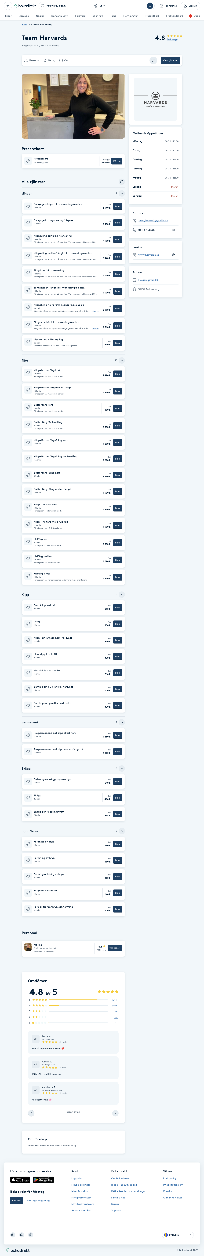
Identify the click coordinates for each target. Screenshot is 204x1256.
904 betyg (172, 39)
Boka (117, 206)
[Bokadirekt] (25, 6)
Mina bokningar (80, 1184)
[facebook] (30, 1234)
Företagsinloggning (38, 1200)
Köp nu (116, 161)
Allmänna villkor (172, 1197)
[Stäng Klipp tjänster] (122, 594)
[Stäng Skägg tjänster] (122, 768)
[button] (73, 161)
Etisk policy (169, 1178)
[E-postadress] (156, 220)
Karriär (115, 1203)
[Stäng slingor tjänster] (122, 193)
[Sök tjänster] (122, 182)
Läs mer (95, 311)
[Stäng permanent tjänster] (122, 722)
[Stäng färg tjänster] (122, 360)
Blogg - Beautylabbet (124, 1184)
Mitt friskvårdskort (82, 1203)
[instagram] (12, 1234)
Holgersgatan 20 (148, 279)
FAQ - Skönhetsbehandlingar (128, 1191)
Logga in (76, 1178)
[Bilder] (155, 99)
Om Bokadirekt (120, 1178)
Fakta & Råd (118, 1197)
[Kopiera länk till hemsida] (173, 255)
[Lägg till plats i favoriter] (153, 60)
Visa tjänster (170, 60)
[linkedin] (21, 1234)
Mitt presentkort (81, 1197)
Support (116, 1210)
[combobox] (65, 6)
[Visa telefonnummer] (173, 230)
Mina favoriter (79, 1191)
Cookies (167, 1191)
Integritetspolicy (173, 1184)
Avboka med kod (81, 1210)
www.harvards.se (148, 254)
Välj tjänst (114, 948)
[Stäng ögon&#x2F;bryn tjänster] (122, 831)
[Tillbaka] (8, 6)
